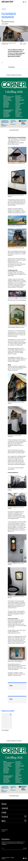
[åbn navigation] (25, 1)
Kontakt (3, 831)
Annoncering (5, 829)
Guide (4, 812)
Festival (5, 816)
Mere (4, 821)
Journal (5, 808)
